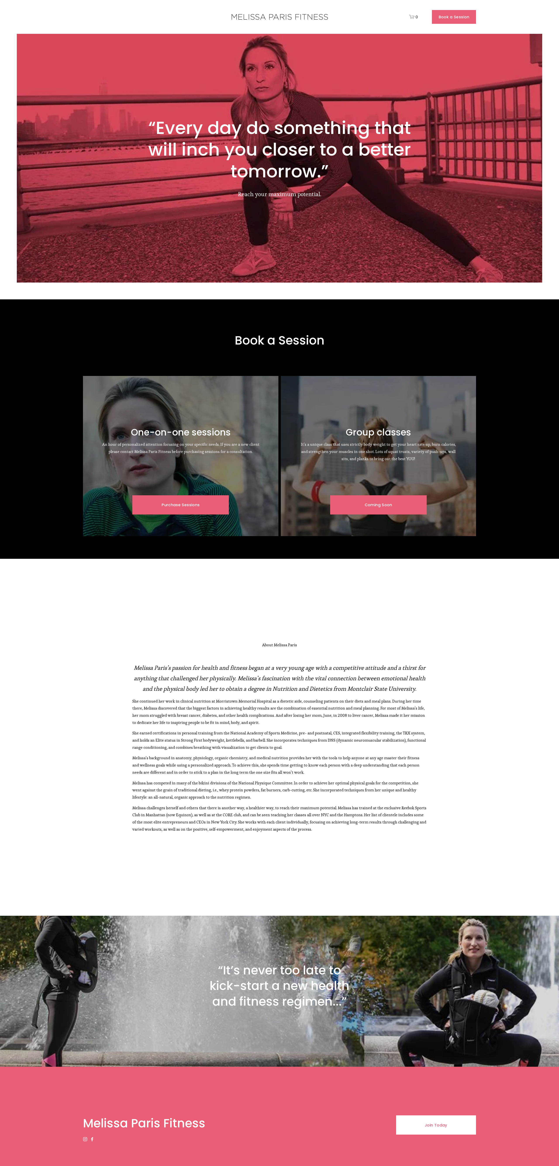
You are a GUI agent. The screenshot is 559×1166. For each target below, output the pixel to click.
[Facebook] (92, 1139)
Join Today (436, 1125)
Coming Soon (378, 505)
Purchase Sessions (181, 505)
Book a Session (454, 17)
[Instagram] (85, 1139)
